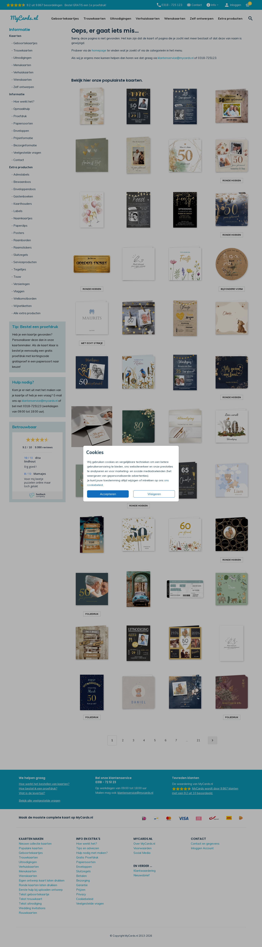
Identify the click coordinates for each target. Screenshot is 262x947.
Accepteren (108, 494)
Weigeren (154, 494)
